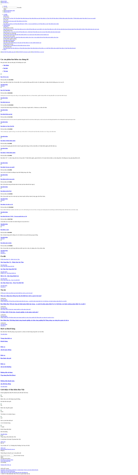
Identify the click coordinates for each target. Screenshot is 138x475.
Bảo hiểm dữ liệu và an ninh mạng (27, 34)
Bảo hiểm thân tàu (35, 48)
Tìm (5, 9)
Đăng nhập (12, 10)
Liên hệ (7, 469)
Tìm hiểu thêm (4, 265)
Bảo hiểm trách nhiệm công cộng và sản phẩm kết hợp (30, 37)
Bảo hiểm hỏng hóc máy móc (92, 29)
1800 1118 (3, 441)
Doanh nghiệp (6, 25)
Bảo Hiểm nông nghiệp (54, 48)
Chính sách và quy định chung (7, 472)
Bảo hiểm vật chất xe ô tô (9, 23)
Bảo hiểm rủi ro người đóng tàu (10, 45)
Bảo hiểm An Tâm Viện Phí (47, 18)
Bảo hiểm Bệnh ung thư (34, 18)
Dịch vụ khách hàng (18, 469)
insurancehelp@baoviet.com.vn (8, 449)
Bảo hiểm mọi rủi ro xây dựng (10, 29)
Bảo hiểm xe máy (44, 23)
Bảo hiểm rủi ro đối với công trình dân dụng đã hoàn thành (60, 29)
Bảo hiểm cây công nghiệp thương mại (32, 42)
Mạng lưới (11, 469)
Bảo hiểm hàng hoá (7, 48)
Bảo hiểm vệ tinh (63, 48)
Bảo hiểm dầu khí (71, 48)
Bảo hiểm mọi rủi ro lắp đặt (23, 29)
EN (6, 6)
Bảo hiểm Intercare (25, 18)
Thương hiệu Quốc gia (6, 464)
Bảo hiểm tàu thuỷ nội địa (24, 45)
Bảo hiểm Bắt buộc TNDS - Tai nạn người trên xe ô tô (27, 23)
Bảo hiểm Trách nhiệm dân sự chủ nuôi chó (13, 42)
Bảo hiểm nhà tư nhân (54, 23)
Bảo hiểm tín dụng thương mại (42, 34)
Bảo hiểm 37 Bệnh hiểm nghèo (75, 18)
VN (4, 6)
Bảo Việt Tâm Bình (15, 18)
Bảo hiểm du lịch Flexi (22, 21)
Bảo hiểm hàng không (25, 48)
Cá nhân (5, 14)
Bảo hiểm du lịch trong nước (9, 21)
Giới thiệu (3, 469)
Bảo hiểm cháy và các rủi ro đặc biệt (11, 31)
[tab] (70, 65)
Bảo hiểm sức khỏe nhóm (9, 40)
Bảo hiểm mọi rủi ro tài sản (39, 31)
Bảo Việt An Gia (7, 18)
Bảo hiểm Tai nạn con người (89, 18)
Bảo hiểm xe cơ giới (43, 48)
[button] (7, 459)
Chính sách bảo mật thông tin (21, 472)
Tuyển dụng (12, 471)
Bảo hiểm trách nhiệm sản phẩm (10, 37)
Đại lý (4, 49)
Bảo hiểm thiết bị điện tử (79, 29)
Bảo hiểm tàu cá (16, 48)
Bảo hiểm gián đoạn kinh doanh (53, 31)
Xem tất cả (5, 15)
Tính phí (2, 86)
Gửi (2, 457)
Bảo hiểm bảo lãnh (7, 34)
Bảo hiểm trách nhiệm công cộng (50, 37)
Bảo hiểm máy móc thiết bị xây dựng (38, 29)
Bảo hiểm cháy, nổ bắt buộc (26, 31)
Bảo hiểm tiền (15, 34)
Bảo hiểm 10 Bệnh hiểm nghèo (61, 18)
